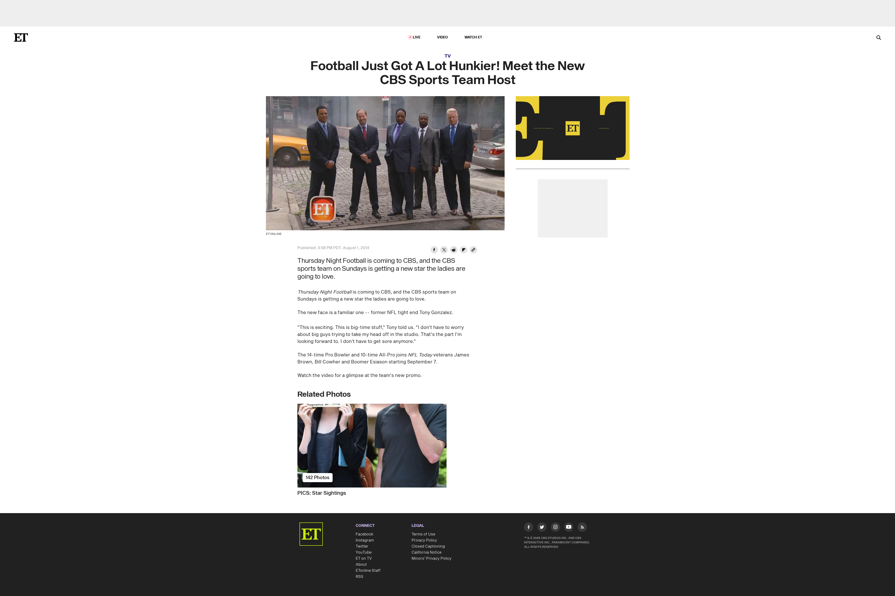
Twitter (362, 546)
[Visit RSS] (582, 528)
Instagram (365, 540)
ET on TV (364, 558)
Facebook (364, 534)
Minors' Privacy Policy (431, 558)
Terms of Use (423, 534)
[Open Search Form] (878, 38)
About (361, 564)
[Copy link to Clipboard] (473, 250)
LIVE (417, 37)
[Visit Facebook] (528, 528)
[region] (573, 128)
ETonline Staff (368, 570)
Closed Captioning (428, 546)
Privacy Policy (424, 540)
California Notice (426, 552)
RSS (359, 576)
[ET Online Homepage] (21, 37)
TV (447, 56)
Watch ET (473, 37)
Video (442, 37)
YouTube (364, 552)
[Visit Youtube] (568, 527)
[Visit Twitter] (542, 528)
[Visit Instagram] (555, 528)
